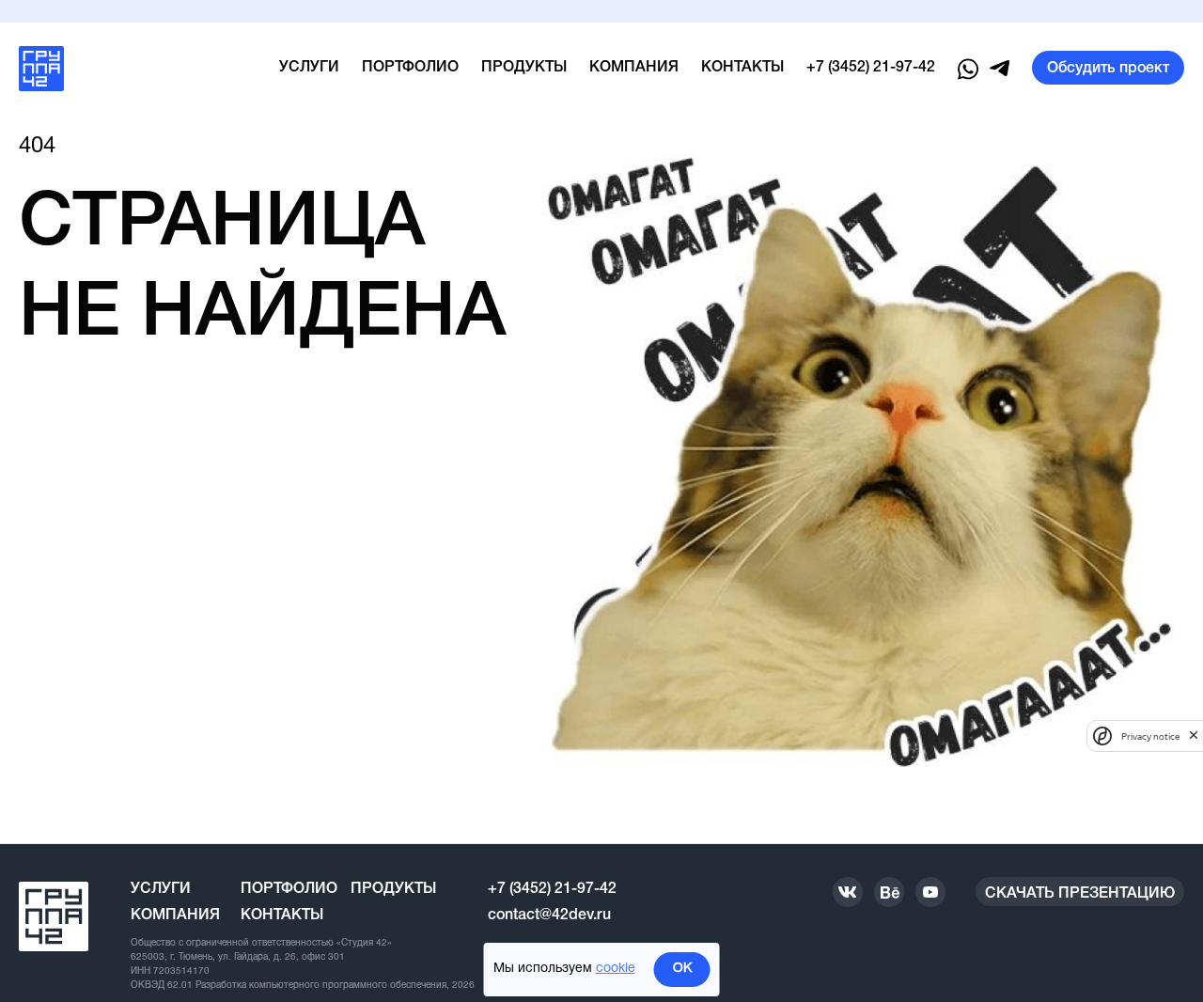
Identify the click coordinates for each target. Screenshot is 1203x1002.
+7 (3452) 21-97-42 (870, 67)
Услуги (309, 67)
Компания (634, 67)
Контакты (742, 67)
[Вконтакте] (848, 892)
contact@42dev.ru (549, 915)
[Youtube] (930, 892)
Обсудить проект (1108, 68)
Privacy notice (1150, 735)
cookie (615, 969)
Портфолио (410, 67)
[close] (1193, 735)
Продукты (524, 67)
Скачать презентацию (1080, 893)
